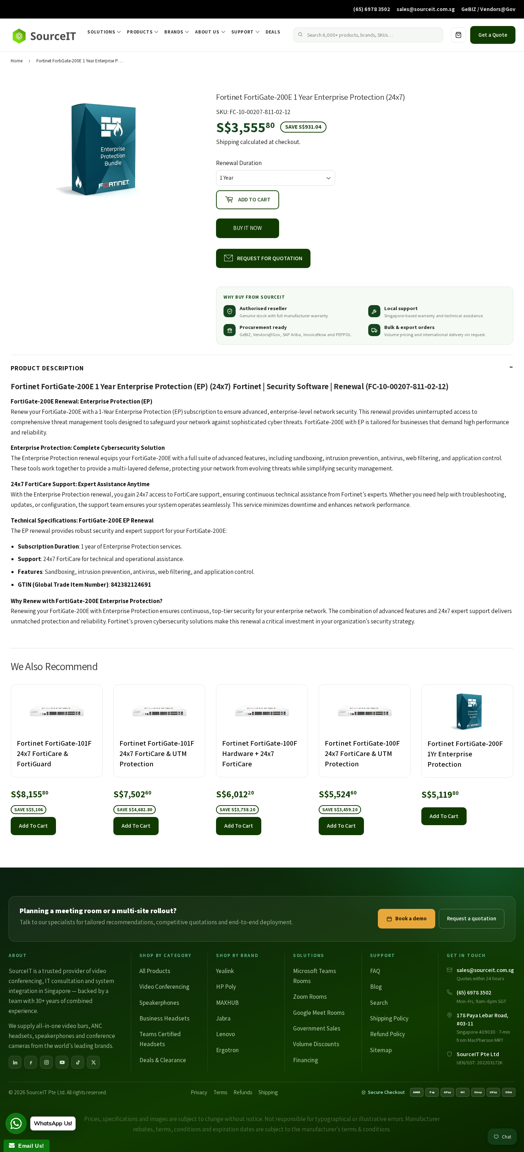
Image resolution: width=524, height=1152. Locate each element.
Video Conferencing (164, 987)
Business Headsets (164, 1018)
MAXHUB (227, 1003)
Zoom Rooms (310, 997)
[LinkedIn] (15, 1062)
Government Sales (316, 1028)
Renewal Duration (239, 163)
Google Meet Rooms (319, 1013)
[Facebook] (30, 1062)
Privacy (199, 1092)
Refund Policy (387, 1034)
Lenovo (225, 1034)
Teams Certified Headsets (160, 1039)
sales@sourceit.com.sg (426, 8)
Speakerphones (159, 1003)
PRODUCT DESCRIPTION (47, 368)
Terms (220, 1092)
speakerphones (55, 1036)
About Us (207, 32)
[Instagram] (46, 1062)
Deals (273, 32)
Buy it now (247, 228)
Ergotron (227, 1050)
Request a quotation (471, 918)
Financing (305, 1060)
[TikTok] (77, 1062)
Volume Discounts (316, 1044)
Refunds (242, 1092)
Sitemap (381, 1050)
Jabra (223, 1018)
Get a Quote (492, 34)
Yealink (225, 971)
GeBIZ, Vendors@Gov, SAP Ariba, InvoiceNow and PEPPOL (295, 334)
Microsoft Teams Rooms (314, 976)
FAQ (375, 971)
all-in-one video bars (62, 1026)
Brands (173, 32)
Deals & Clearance (162, 1060)
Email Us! (29, 1146)
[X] (93, 1062)
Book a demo (411, 918)
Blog (376, 987)
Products (140, 32)
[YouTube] (62, 1062)
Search (379, 1003)
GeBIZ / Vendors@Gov (488, 8)
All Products (154, 971)
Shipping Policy (389, 1018)
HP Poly (226, 987)
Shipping (227, 142)
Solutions (101, 32)
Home (16, 61)
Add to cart (33, 825)
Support (242, 32)
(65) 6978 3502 (371, 8)
